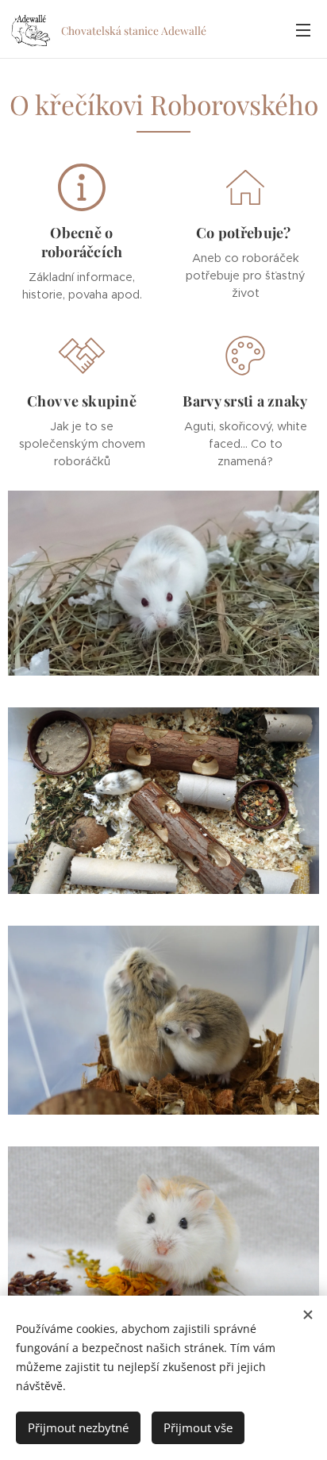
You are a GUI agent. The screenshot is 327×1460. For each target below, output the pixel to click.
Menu (303, 29)
